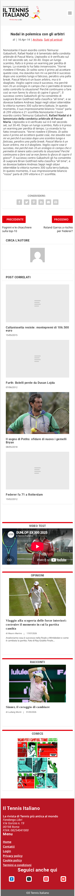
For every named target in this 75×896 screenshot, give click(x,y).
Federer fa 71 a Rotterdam (24, 494)
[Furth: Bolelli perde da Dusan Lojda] (37, 359)
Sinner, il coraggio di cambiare (28, 707)
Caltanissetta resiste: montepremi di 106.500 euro (37, 329)
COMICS (37, 733)
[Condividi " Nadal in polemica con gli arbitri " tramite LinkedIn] (41, 202)
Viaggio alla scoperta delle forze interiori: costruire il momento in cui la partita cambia (36, 624)
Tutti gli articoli (53, 39)
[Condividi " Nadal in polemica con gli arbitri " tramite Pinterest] (34, 202)
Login (7, 851)
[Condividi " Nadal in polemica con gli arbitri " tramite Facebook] (19, 202)
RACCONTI (37, 662)
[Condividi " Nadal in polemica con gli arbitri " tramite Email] (48, 202)
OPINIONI (37, 575)
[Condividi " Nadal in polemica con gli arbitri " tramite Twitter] (26, 202)
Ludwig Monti (14, 712)
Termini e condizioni (17, 865)
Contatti (9, 847)
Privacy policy (13, 856)
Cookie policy (12, 860)
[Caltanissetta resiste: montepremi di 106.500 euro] (37, 303)
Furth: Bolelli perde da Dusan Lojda (30, 382)
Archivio (37, 39)
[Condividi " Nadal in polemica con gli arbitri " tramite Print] (55, 202)
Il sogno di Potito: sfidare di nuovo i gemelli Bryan (36, 440)
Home (7, 842)
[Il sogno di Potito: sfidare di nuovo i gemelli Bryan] (37, 413)
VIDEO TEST (37, 526)
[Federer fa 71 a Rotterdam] (37, 470)
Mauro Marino (15, 633)
